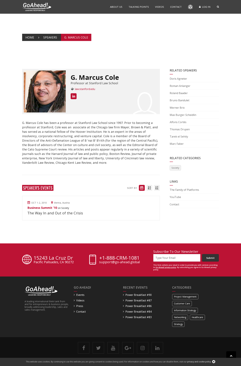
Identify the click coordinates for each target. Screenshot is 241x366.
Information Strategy (185, 310)
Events (80, 295)
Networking (180, 317)
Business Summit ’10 (42, 208)
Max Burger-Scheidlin (183, 115)
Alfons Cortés (178, 122)
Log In (205, 6)
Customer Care (182, 303)
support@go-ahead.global (119, 262)
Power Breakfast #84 (138, 311)
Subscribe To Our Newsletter (175, 251)
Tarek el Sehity (179, 136)
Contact (176, 6)
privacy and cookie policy (199, 361)
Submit (210, 257)
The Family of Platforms (184, 190)
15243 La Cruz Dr (54, 260)
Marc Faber (177, 144)
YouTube (175, 197)
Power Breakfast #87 (138, 300)
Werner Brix (177, 107)
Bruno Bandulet (179, 100)
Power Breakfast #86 (138, 306)
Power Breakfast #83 (138, 317)
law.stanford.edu (85, 89)
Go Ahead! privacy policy (166, 267)
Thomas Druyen (180, 129)
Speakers (50, 37)
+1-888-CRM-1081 (119, 258)
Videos (159, 6)
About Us (116, 6)
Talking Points (139, 6)
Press (79, 306)
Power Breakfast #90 (138, 295)
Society (175, 167)
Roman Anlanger (180, 86)
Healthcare (197, 317)
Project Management (185, 296)
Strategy (178, 324)
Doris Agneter (178, 78)
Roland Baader (179, 93)
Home (29, 37)
